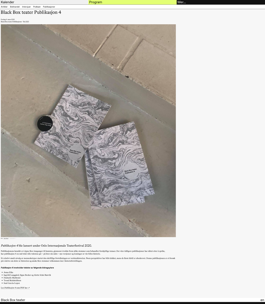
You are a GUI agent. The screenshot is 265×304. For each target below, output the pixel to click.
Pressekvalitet (12, 238)
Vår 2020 (26, 21)
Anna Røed (6, 238)
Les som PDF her (14, 287)
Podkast (37, 6)
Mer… (181, 2)
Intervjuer (26, 6)
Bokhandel (15, 6)
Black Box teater (13, 300)
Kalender (7, 2)
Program (95, 2)
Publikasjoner (49, 6)
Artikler (4, 6)
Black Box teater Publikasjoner (11, 21)
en (262, 300)
